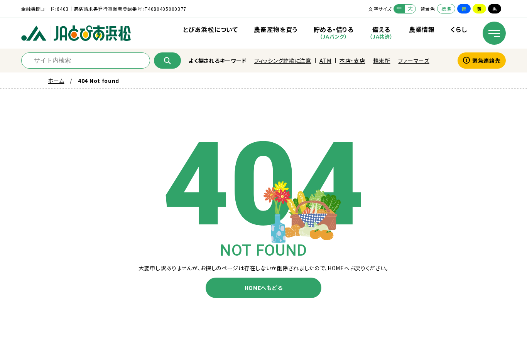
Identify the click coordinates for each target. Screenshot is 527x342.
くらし (459, 29)
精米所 (381, 60)
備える (381, 32)
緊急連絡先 (486, 60)
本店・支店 (352, 60)
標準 (446, 8)
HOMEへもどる (264, 287)
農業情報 (422, 29)
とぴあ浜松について (210, 29)
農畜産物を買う (275, 29)
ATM (325, 60)
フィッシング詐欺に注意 (282, 60)
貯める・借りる (334, 32)
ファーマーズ (413, 60)
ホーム (56, 80)
